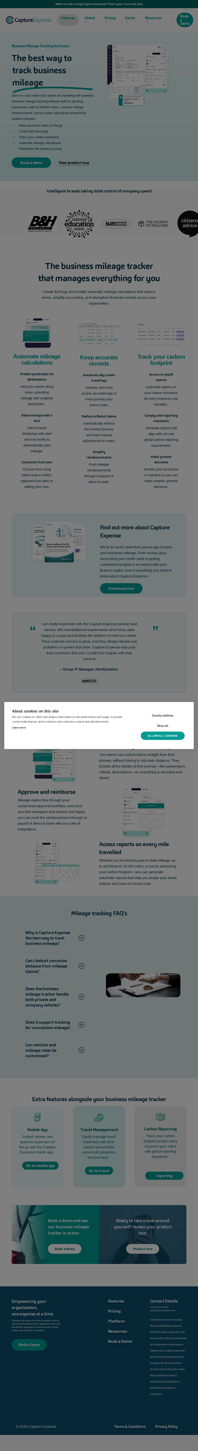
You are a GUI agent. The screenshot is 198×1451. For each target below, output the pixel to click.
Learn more (19, 727)
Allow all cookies (163, 735)
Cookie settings (162, 715)
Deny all (162, 725)
